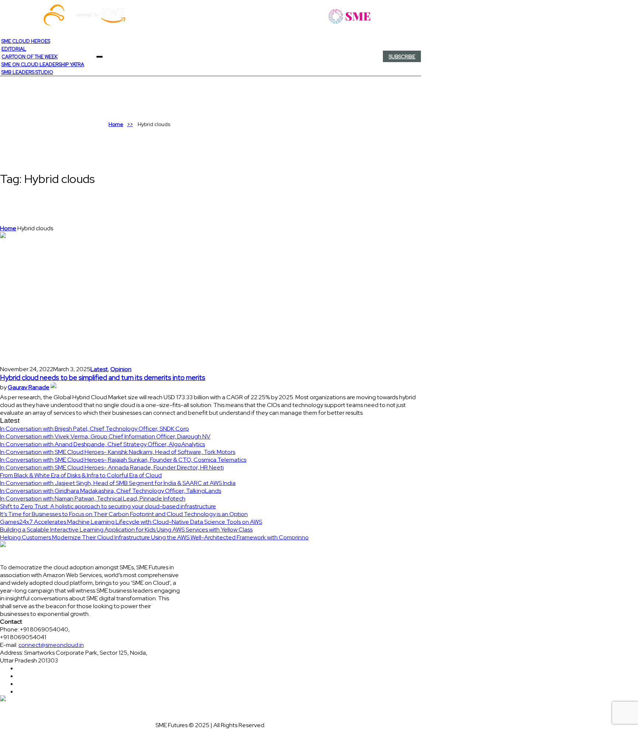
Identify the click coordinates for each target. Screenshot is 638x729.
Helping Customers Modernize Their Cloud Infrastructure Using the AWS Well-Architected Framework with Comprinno (154, 537)
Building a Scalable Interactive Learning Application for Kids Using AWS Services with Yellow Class (126, 529)
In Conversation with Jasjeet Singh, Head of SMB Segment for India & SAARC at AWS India (118, 483)
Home (116, 124)
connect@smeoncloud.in (51, 645)
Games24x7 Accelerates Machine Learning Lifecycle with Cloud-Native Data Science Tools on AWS (131, 522)
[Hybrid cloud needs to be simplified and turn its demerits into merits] (66, 298)
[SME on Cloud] (210, 15)
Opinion (120, 369)
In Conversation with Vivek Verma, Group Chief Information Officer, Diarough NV (105, 436)
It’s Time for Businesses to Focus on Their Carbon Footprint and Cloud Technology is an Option (124, 514)
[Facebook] (103, 56)
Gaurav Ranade (28, 387)
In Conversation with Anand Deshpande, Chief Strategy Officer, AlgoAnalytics (102, 444)
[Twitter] (105, 56)
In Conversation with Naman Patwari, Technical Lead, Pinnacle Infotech (92, 498)
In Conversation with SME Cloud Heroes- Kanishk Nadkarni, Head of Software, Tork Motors (117, 452)
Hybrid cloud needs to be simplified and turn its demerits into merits (102, 377)
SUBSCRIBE (402, 57)
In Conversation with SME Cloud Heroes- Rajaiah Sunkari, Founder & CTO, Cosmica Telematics (123, 460)
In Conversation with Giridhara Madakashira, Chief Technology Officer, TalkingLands (110, 491)
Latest (99, 369)
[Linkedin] (106, 56)
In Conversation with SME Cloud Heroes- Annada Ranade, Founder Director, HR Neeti (112, 467)
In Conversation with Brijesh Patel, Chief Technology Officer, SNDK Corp (94, 429)
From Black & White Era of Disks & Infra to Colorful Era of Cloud (81, 475)
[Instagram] (108, 56)
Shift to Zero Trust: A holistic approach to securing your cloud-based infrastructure (108, 506)
